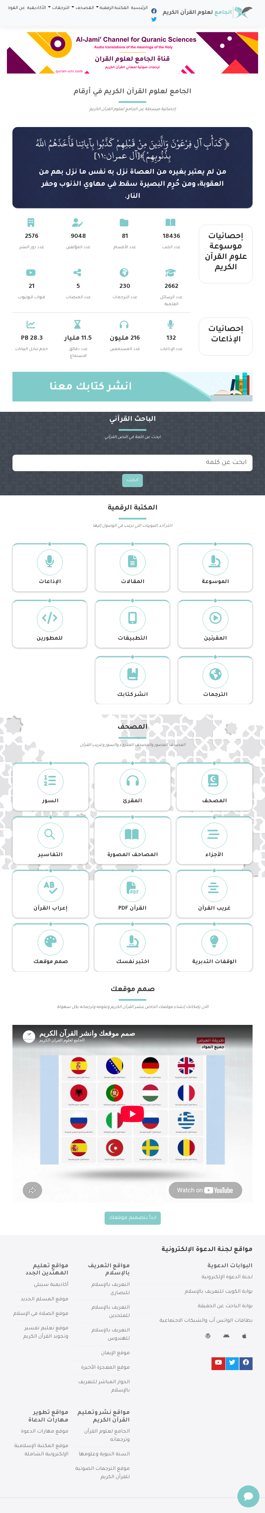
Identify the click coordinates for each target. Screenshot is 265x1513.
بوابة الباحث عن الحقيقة (225, 1306)
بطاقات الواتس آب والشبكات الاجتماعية (206, 1321)
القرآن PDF (132, 909)
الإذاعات (50, 582)
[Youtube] (218, 1363)
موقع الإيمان (115, 1353)
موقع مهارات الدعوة (44, 1432)
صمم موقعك (50, 962)
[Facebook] (153, 12)
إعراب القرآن (50, 909)
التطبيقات (132, 639)
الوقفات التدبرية (214, 962)
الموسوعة (215, 582)
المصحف (85, 8)
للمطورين (50, 639)
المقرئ (132, 801)
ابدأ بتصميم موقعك (132, 1218)
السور (50, 801)
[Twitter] (153, 21)
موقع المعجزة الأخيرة (105, 1368)
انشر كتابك (132, 695)
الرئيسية (139, 8)
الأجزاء (214, 855)
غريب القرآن (214, 909)
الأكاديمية (36, 8)
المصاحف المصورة (132, 855)
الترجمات (60, 8)
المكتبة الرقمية (114, 8)
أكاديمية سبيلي (51, 1285)
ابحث (132, 480)
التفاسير (50, 855)
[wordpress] (209, 1337)
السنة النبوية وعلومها (104, 1454)
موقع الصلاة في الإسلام (40, 1314)
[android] (227, 1337)
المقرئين (215, 639)
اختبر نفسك (132, 962)
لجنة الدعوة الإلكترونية (227, 1277)
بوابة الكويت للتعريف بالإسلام (219, 1292)
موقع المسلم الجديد (44, 1299)
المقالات (133, 582)
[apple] (245, 1337)
